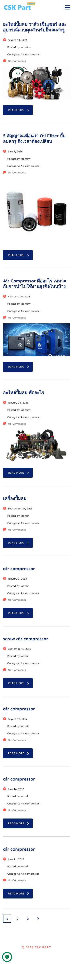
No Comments (17, 60)
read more (16, 110)
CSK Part (43, 947)
